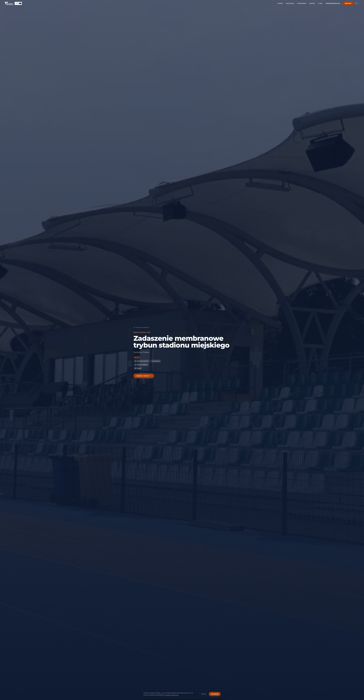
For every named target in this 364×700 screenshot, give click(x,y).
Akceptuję (214, 694)
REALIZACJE (290, 3)
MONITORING (301, 3)
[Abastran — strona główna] (9, 3)
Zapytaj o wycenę (142, 376)
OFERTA (280, 3)
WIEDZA (312, 3)
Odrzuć (203, 694)
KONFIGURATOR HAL (333, 3)
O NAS (320, 3)
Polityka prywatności (172, 695)
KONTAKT (348, 3)
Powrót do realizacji (142, 327)
